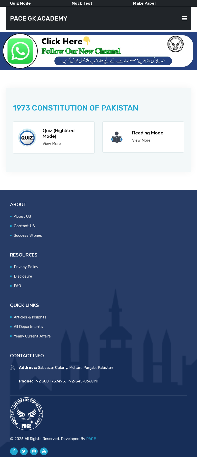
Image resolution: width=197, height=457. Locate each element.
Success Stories (28, 235)
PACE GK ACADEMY (38, 18)
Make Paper (144, 3)
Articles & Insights (30, 317)
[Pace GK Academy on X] (24, 451)
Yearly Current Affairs (32, 336)
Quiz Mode (20, 3)
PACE (91, 438)
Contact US (24, 226)
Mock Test (82, 3)
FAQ (17, 286)
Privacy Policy (26, 266)
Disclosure (23, 276)
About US (22, 216)
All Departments (28, 326)
